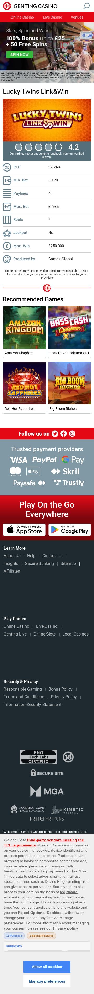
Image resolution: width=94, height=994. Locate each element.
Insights (11, 563)
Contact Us (52, 555)
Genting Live (15, 634)
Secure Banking (39, 563)
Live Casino (52, 17)
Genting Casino (32, 832)
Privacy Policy (64, 696)
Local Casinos (75, 634)
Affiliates (12, 571)
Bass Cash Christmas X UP (69, 353)
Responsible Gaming (23, 689)
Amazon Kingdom (18, 353)
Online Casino (22, 17)
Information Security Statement (32, 704)
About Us (12, 555)
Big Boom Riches (63, 409)
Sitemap (68, 563)
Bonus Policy (61, 689)
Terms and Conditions (24, 696)
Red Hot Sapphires (19, 409)
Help (31, 555)
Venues (77, 17)
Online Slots (44, 634)
